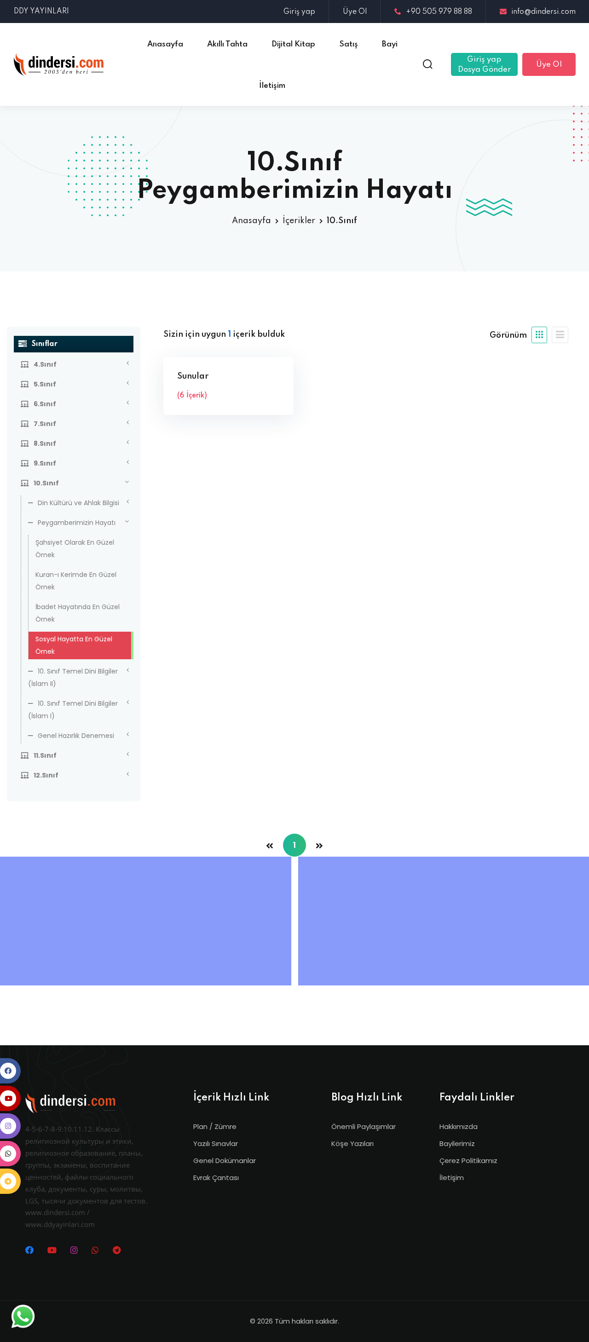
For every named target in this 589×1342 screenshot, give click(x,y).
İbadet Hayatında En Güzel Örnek (77, 613)
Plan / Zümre (215, 1126)
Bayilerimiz (457, 1143)
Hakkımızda (458, 1126)
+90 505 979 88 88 (439, 12)
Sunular (192, 376)
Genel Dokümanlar (224, 1160)
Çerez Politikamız (468, 1160)
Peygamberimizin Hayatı (76, 522)
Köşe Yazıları (352, 1143)
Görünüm (508, 335)
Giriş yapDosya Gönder (484, 65)
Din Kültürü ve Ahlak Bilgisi (78, 502)
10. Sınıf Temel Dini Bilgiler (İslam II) (73, 677)
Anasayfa (251, 221)
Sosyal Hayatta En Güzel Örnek (73, 645)
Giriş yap (299, 12)
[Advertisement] (148, 921)
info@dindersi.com (543, 12)
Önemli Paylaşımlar (363, 1126)
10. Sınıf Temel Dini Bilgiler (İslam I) (73, 709)
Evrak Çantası (216, 1177)
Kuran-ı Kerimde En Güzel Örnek (75, 581)
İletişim (451, 1177)
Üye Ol (355, 12)
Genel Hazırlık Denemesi (76, 735)
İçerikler (299, 221)
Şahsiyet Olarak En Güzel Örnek (74, 548)
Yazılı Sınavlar (215, 1143)
